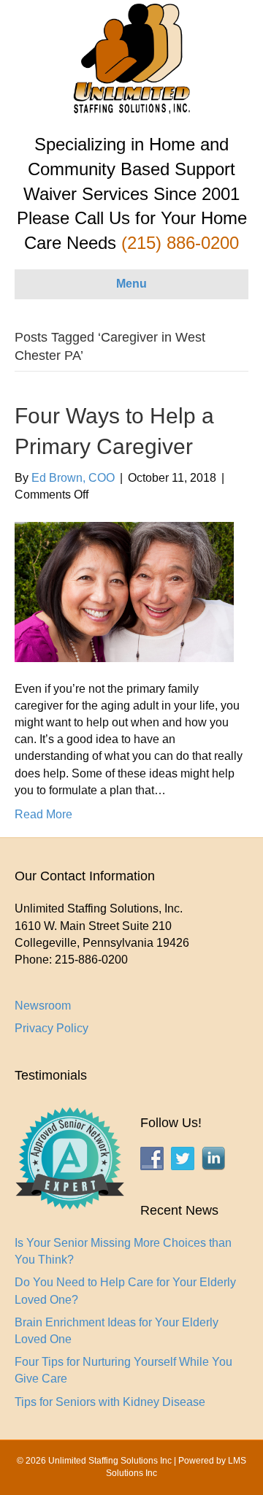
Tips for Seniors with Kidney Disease (110, 1402)
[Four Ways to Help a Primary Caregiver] (124, 591)
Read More (43, 814)
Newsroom (43, 1005)
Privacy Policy (51, 1028)
